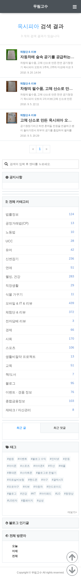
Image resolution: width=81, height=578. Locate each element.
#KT (33, 493)
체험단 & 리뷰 (40, 312)
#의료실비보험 (15, 479)
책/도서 (40, 374)
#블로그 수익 (38, 458)
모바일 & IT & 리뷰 (40, 303)
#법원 (10, 458)
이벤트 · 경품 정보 (40, 392)
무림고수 (40, 6)
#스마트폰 (26, 472)
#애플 (62, 465)
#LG (57, 493)
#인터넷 (54, 458)
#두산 (51, 465)
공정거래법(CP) (40, 223)
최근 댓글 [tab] (60, 427)
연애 (40, 268)
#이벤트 (22, 458)
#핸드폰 (32, 479)
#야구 (44, 479)
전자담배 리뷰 (40, 321)
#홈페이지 (27, 500)
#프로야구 (13, 486)
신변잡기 (40, 259)
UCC (40, 241)
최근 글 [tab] (21, 427)
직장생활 (40, 285)
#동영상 (68, 493)
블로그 (40, 383)
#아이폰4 (38, 465)
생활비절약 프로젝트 (40, 357)
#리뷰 (26, 486)
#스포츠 (25, 465)
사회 (40, 339)
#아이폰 (11, 465)
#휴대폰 (11, 472)
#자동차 (38, 486)
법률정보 (40, 214)
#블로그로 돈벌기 (46, 472)
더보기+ (72, 512)
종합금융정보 (40, 401)
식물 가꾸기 (40, 294)
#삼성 (40, 500)
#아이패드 (45, 493)
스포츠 (40, 348)
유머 (40, 250)
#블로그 (11, 493)
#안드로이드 (54, 486)
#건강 (23, 493)
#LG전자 (12, 500)
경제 (40, 330)
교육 (40, 365)
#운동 (66, 458)
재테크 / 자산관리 (40, 410)
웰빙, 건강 (40, 276)
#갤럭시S (57, 479)
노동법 (40, 232)
